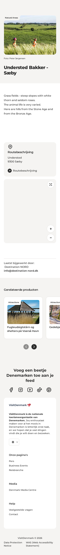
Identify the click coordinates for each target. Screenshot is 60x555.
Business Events (18, 465)
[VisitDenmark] (20, 405)
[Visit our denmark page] (11, 390)
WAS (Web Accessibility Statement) (39, 544)
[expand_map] (50, 184)
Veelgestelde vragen (21, 509)
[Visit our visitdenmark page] (30, 390)
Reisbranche (16, 470)
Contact (13, 514)
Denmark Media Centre (22, 490)
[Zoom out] (51, 238)
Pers (11, 461)
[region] (30, 211)
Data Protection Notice (13, 544)
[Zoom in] (51, 229)
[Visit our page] (20, 390)
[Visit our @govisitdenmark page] (39, 390)
